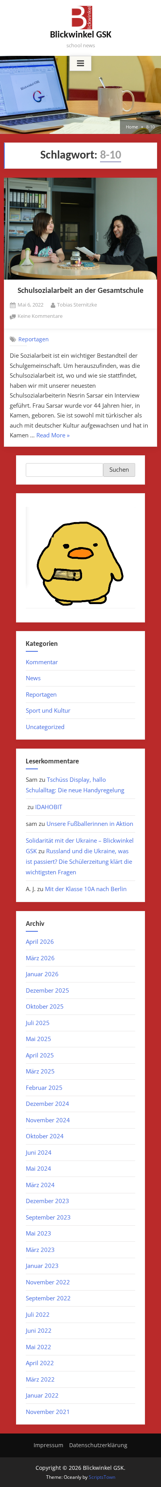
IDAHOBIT (48, 807)
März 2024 (40, 1185)
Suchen (119, 469)
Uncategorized (45, 727)
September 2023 (48, 1217)
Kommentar (42, 662)
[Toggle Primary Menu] (80, 63)
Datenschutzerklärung (98, 1445)
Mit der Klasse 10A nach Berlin (86, 889)
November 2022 (48, 1282)
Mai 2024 (38, 1168)
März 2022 (40, 1379)
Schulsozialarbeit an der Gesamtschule (80, 291)
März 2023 (40, 1249)
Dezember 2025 (47, 990)
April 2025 (40, 1055)
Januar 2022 (42, 1395)
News (33, 678)
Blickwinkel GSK (80, 35)
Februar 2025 (44, 1087)
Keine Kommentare (40, 316)
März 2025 (40, 1071)
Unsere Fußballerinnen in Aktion (90, 823)
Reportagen (33, 338)
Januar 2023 (42, 1265)
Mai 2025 (38, 1039)
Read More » (53, 436)
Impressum (48, 1445)
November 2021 (48, 1412)
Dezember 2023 (47, 1201)
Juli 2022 (38, 1314)
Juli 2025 (38, 1023)
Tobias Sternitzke (77, 304)
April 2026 (40, 941)
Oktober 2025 (45, 1006)
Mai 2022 (38, 1347)
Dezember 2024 (47, 1103)
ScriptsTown (102, 1477)
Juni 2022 (39, 1330)
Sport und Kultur (48, 710)
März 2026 (40, 958)
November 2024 (48, 1120)
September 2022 (48, 1298)
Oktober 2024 (45, 1136)
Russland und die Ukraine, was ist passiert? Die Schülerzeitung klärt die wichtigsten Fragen (79, 861)
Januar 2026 (42, 974)
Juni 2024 (39, 1152)
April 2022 (40, 1363)
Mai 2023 (38, 1233)
